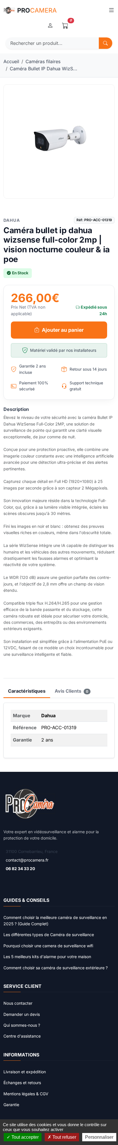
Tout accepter (24, 1137)
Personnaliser (99, 1137)
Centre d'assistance (22, 1036)
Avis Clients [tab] (71, 691)
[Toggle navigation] (111, 10)
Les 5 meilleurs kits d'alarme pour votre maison (47, 956)
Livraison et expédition (24, 1071)
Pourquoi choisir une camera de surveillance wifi (48, 945)
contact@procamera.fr (27, 860)
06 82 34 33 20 (20, 868)
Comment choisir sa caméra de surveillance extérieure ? (55, 967)
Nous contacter (17, 1003)
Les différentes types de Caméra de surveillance (48, 934)
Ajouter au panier (63, 330)
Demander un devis (21, 1014)
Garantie (11, 1104)
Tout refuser (63, 1137)
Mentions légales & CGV (25, 1093)
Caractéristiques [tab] (27, 691)
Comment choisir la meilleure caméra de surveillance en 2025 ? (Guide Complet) (55, 920)
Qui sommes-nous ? (21, 1025)
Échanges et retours (22, 1082)
